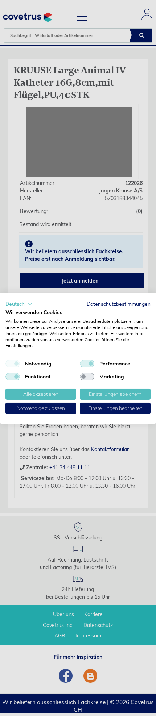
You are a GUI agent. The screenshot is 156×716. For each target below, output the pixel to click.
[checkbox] (12, 363)
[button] (19, 303)
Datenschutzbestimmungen (119, 303)
